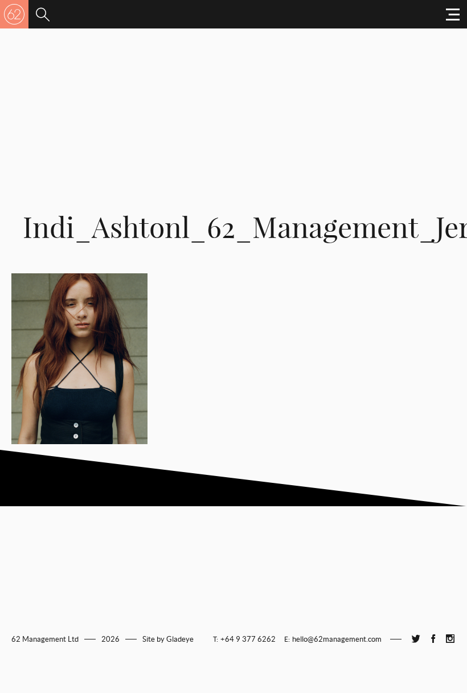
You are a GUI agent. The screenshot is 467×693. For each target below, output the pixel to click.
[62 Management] (14, 14)
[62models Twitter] (415, 639)
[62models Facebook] (433, 639)
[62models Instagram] (450, 639)
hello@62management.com (337, 639)
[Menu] (42, 14)
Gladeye (180, 639)
